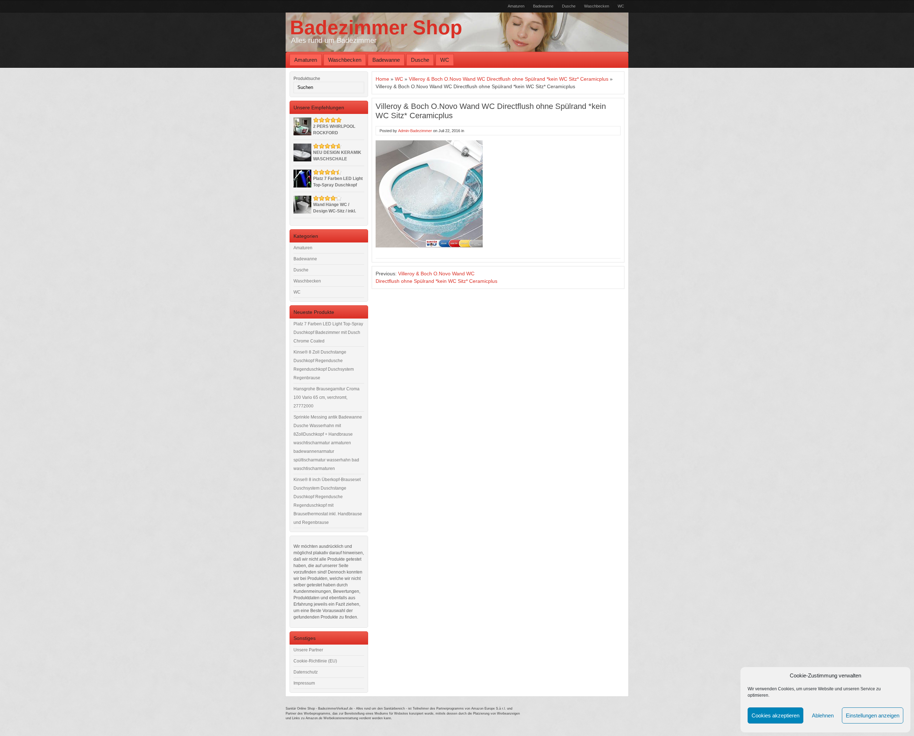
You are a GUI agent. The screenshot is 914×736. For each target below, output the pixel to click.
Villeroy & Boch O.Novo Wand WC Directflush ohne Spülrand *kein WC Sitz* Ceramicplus (508, 79)
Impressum (304, 683)
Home (382, 79)
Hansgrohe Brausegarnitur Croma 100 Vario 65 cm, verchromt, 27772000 (326, 397)
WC (621, 6)
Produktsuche (306, 78)
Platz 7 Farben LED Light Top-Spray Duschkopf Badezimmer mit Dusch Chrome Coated (328, 332)
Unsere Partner (308, 649)
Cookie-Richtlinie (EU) (315, 661)
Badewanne (543, 6)
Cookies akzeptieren (775, 715)
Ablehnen (823, 715)
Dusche (569, 6)
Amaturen (516, 6)
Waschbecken (596, 6)
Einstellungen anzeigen (872, 715)
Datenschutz (305, 672)
